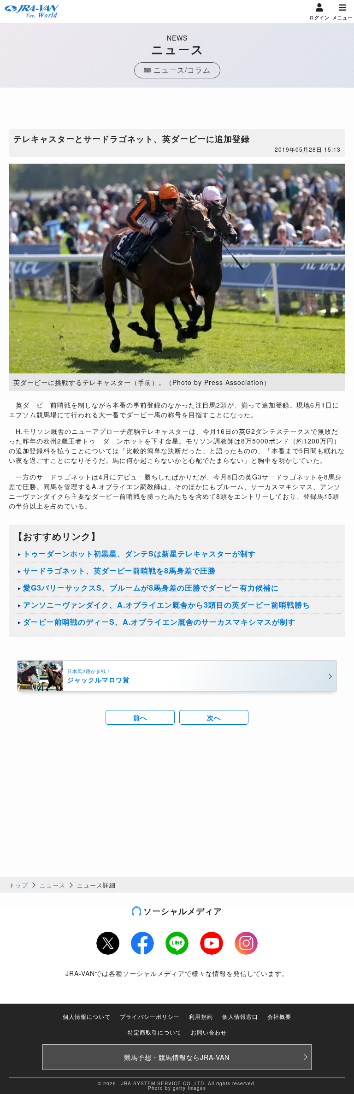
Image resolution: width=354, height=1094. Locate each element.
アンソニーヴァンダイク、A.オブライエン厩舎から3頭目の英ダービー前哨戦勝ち (166, 604)
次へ (214, 717)
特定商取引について (155, 1032)
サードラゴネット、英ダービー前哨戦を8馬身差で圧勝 (119, 570)
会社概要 (279, 1016)
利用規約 (201, 1016)
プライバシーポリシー (150, 1016)
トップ (18, 885)
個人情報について (87, 1016)
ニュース (52, 885)
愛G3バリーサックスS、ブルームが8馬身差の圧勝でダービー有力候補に (151, 587)
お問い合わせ (209, 1032)
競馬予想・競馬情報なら (177, 1057)
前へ (140, 717)
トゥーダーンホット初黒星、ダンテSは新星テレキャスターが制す (139, 553)
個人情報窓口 (240, 1016)
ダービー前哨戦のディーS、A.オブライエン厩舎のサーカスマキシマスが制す (159, 621)
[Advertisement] (177, 110)
